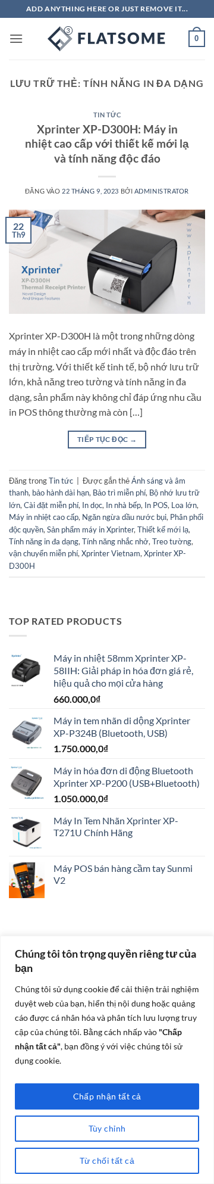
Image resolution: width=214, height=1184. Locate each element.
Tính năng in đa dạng (43, 541)
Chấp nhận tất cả (107, 1096)
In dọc (92, 505)
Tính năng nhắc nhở (115, 541)
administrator (161, 191)
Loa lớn (184, 505)
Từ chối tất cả (107, 1160)
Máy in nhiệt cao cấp (43, 517)
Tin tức (107, 115)
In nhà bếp (123, 505)
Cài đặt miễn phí (51, 505)
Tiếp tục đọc (107, 439)
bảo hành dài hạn (60, 492)
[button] (16, 38)
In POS (156, 505)
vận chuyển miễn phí (43, 553)
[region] (107, 1060)
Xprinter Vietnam (110, 553)
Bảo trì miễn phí (119, 492)
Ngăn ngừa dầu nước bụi (124, 517)
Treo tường (171, 541)
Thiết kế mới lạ (162, 529)
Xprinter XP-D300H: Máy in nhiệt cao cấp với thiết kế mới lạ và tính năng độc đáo (107, 144)
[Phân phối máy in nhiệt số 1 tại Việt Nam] (107, 38)
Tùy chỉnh (107, 1128)
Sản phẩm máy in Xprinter (90, 529)
